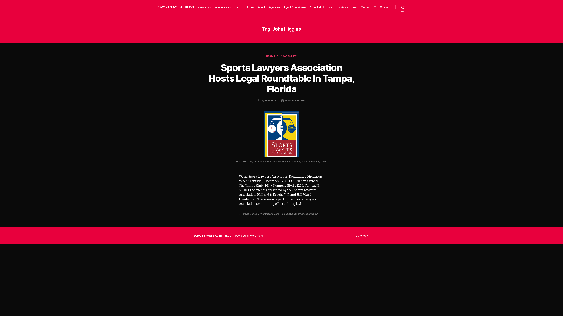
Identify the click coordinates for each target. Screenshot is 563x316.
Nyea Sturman (296, 213)
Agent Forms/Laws (295, 7)
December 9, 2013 (295, 100)
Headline (272, 56)
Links (354, 7)
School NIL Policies (321, 7)
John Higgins (281, 213)
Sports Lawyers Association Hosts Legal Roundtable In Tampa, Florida (281, 78)
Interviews (341, 7)
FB (374, 7)
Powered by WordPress (249, 235)
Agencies (274, 7)
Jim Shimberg (265, 213)
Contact (385, 7)
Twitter (365, 7)
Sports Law (289, 56)
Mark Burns (271, 100)
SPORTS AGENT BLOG (176, 7)
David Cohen (250, 213)
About (261, 7)
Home (250, 7)
